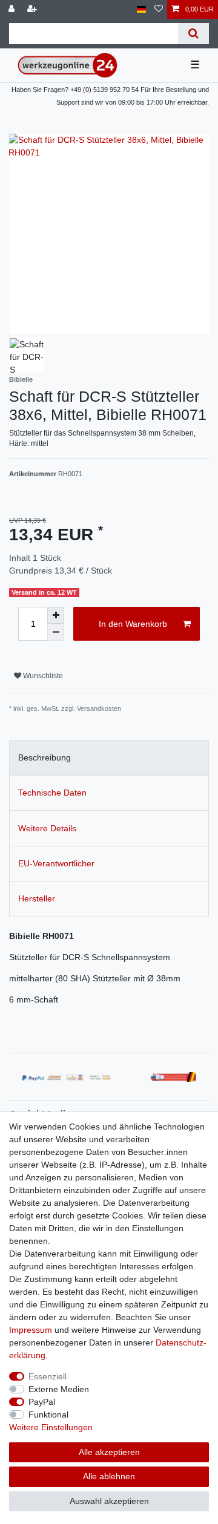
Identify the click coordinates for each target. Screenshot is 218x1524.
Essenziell (47, 1376)
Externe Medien (58, 1389)
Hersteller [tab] (36, 898)
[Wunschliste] (158, 9)
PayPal (41, 1402)
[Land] (141, 9)
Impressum (30, 1330)
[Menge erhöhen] (55, 615)
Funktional (48, 1414)
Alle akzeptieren (109, 1452)
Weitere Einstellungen (51, 1427)
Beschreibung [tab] (44, 757)
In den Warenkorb (133, 624)
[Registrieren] (33, 9)
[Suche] (193, 33)
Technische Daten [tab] (52, 792)
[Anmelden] (12, 9)
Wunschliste (42, 676)
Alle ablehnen (109, 1476)
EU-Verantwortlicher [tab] (56, 863)
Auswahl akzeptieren (109, 1501)
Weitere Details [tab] (47, 828)
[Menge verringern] (55, 632)
